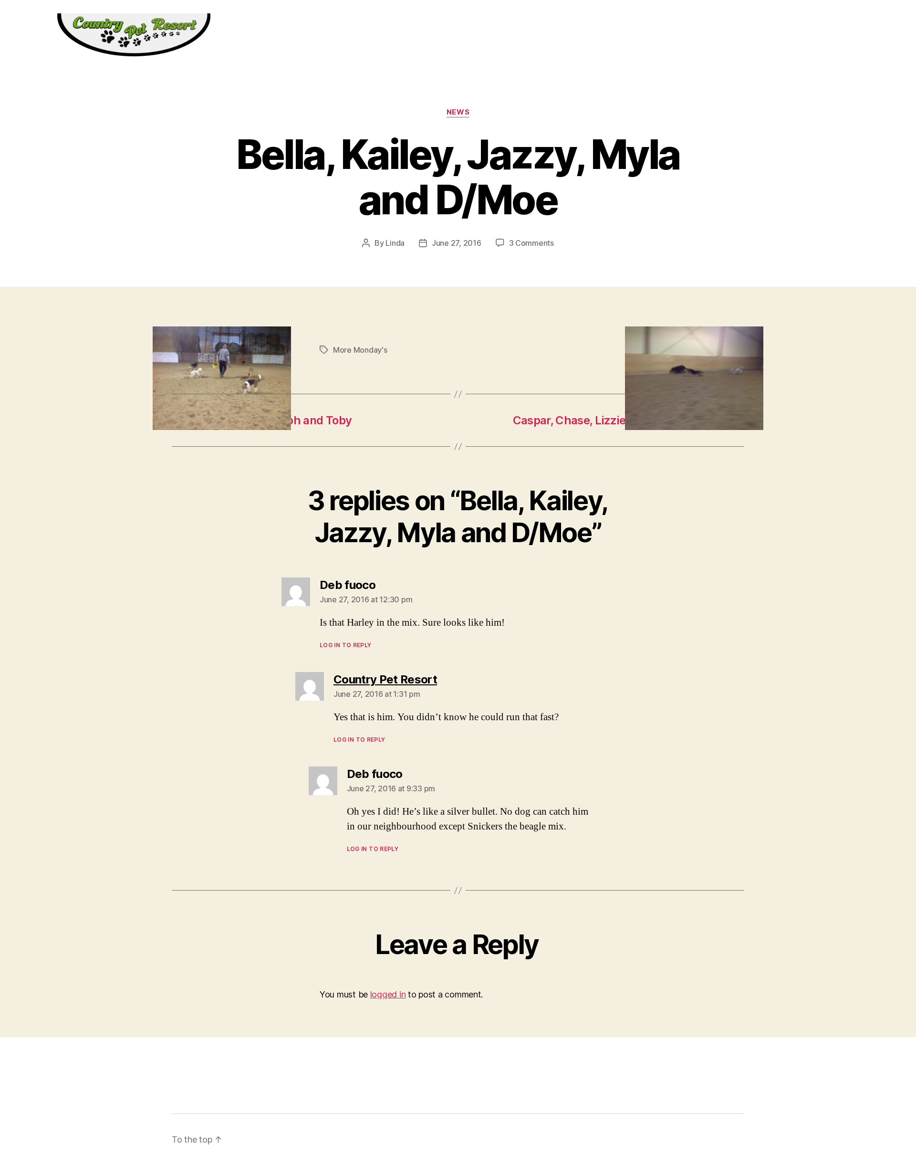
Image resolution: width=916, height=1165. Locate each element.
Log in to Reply (346, 645)
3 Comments (531, 243)
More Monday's (360, 350)
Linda (395, 243)
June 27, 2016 (456, 243)
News (458, 112)
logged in (388, 994)
